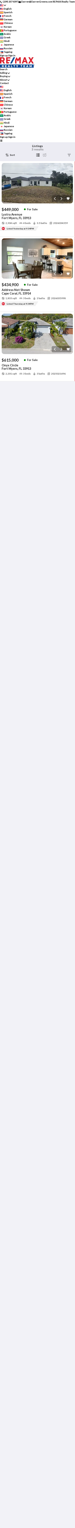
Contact (4, 83)
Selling (3, 72)
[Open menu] (1, 140)
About (3, 79)
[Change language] (3, 5)
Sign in (11, 55)
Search (4, 69)
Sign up (4, 55)
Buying (4, 76)
